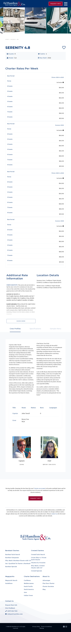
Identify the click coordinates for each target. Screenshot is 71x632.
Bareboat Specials (11, 566)
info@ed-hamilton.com (15, 614)
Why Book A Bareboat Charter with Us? (18, 560)
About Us (46, 576)
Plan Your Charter (48, 583)
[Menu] (65, 3)
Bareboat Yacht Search (12, 554)
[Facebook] (64, 627)
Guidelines (8, 583)
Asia (25, 592)
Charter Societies (48, 586)
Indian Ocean (28, 595)
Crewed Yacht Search (38, 554)
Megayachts (9, 576)
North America (29, 589)
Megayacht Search (11, 580)
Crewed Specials (36, 571)
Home (7, 39)
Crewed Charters (37, 550)
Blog (44, 589)
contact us (54, 513)
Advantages (46, 580)
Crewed (13, 39)
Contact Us (9, 601)
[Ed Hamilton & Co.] (15, 4)
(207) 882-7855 (12, 611)
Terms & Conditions (46, 626)
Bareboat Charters (12, 550)
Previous (8, 20)
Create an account (39, 488)
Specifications (35, 329)
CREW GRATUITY (11, 285)
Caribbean (27, 580)
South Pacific (28, 586)
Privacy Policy (36, 626)
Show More (21, 321)
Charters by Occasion (38, 562)
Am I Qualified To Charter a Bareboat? (17, 563)
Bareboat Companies (12, 557)
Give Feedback (10, 608)
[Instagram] (66, 627)
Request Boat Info (11, 605)
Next (63, 20)
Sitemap (42, 628)
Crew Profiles (15, 329)
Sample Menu (55, 329)
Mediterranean (29, 583)
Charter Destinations (32, 576)
